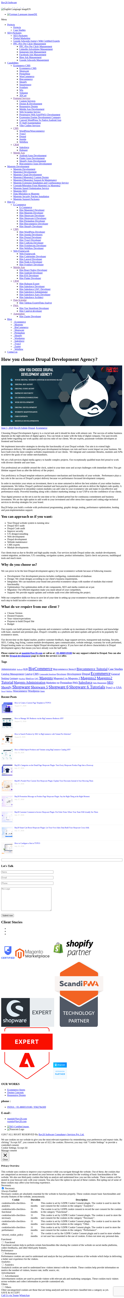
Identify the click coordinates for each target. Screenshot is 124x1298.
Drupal (22, 136)
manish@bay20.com (32, 653)
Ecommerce (20, 322)
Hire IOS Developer (29, 275)
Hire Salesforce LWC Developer (35, 289)
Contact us (12, 352)
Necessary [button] (6, 1185)
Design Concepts (15, 1092)
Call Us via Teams (10, 1295)
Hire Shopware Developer (31, 215)
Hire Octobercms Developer (32, 245)
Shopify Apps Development (32, 161)
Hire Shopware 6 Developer (32, 218)
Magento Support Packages (26, 199)
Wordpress (19, 338)
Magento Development (18, 166)
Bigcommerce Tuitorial (92, 669)
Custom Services (27, 101)
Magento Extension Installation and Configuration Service (41, 183)
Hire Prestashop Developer (32, 221)
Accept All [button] (22, 1147)
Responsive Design (28, 106)
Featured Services (21, 98)
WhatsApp (24, 1295)
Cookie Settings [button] (8, 1147)
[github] (22, 6)
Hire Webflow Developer (31, 248)
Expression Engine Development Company (40, 117)
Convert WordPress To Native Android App (40, 120)
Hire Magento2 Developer (31, 210)
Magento (18, 324)
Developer (61, 674)
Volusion (23, 93)
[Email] (7, 6)
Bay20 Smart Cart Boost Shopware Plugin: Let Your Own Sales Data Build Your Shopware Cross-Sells (52, 828)
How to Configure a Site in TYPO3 (27, 843)
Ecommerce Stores (16, 1089)
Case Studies (19, 30)
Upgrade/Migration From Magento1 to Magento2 (36, 185)
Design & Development (30, 103)
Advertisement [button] (8, 1273)
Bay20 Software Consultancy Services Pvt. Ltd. (61, 1134)
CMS (15, 128)
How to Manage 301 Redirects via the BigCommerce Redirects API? (39, 718)
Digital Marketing (21, 38)
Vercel (3, 691)
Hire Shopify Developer (30, 226)
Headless (22, 679)
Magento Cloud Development (27, 174)
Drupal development (20, 656)
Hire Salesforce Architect (31, 297)
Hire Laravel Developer (30, 259)
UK (114, 688)
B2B (25, 669)
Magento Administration (30, 682)
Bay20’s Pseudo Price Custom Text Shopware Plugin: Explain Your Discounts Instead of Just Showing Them (54, 781)
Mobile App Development (31, 109)
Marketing (51, 682)
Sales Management (99, 683)
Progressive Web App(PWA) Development (39, 114)
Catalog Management (12, 674)
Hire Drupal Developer (30, 237)
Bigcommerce (26, 79)
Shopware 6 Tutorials (87, 687)
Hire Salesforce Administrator (33, 292)
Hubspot (23, 150)
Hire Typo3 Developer (30, 240)
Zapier (17, 346)
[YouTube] (25, 6)
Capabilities (12, 63)
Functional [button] (6, 1239)
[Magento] (11, 6)
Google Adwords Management (34, 60)
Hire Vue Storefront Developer (34, 308)
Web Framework (21, 251)
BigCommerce (21, 327)
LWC (36, 678)
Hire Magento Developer (31, 213)
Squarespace (25, 84)
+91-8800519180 (63, 653)
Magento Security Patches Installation (31, 196)
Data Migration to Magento (26, 193)
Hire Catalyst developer (30, 311)
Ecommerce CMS (21, 65)
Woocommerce (20, 691)
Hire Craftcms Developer (31, 243)
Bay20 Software (9, 2)
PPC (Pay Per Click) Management (29, 43)
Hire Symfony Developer (31, 264)
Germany (14, 678)
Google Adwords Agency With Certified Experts (36, 41)
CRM (16, 144)
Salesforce (24, 147)
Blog (9, 319)
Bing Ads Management (30, 57)
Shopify (23, 82)
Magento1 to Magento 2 (67, 678)
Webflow (23, 142)
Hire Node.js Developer (30, 262)
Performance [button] (7, 1250)
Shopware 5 (39, 687)
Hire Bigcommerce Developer (33, 223)
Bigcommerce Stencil (64, 669)
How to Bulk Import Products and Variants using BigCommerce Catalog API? (42, 750)
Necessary (10, 1188)
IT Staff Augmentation (30, 123)
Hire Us (11, 202)
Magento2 (88, 678)
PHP (58, 683)
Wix (21, 90)
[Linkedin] (16, 6)
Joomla (22, 139)
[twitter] (19, 6)
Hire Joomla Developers (30, 234)
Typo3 (22, 133)
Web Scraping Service (30, 112)
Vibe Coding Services (29, 125)
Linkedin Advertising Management (36, 49)
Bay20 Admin (21, 428)
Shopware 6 (59, 687)
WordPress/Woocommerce (32, 131)
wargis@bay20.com (16, 1121)
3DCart (22, 95)
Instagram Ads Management (32, 52)
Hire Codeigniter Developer (32, 256)
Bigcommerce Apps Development (35, 163)
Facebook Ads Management (32, 54)
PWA (15, 305)
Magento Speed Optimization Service (31, 188)
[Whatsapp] (3, 6)
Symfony (23, 87)
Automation (19, 313)
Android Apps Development (32, 155)
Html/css (30, 678)
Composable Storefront (47, 674)
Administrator (8, 669)
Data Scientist (19, 300)
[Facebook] (14, 6)
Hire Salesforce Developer (32, 286)
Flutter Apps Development (32, 158)
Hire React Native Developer (33, 270)
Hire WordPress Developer (32, 232)
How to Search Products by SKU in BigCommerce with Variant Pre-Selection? (43, 734)
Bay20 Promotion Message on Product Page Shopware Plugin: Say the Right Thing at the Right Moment (52, 796)
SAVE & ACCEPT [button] (10, 1292)
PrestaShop (24, 73)
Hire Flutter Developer (30, 278)
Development (74, 674)
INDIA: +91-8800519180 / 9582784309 (26, 1107)
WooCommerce (26, 76)
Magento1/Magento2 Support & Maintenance (35, 180)
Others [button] (4, 1284)
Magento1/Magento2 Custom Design (31, 177)
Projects (11, 24)
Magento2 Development (24, 172)
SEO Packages (14, 33)
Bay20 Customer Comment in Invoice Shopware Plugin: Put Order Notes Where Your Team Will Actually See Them (56, 812)
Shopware (24, 71)
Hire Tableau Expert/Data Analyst (35, 303)
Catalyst (28, 674)
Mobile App (19, 153)
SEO (110, 682)
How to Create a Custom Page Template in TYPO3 (33, 703)
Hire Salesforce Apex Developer (34, 294)
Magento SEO (20, 191)
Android (20, 669)
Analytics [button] (5, 1261)
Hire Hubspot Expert (29, 283)
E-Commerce (19, 204)
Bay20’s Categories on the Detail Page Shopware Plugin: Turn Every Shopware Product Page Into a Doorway (54, 765)
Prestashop (19, 333)
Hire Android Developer (31, 273)
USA (119, 687)
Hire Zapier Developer (30, 316)
